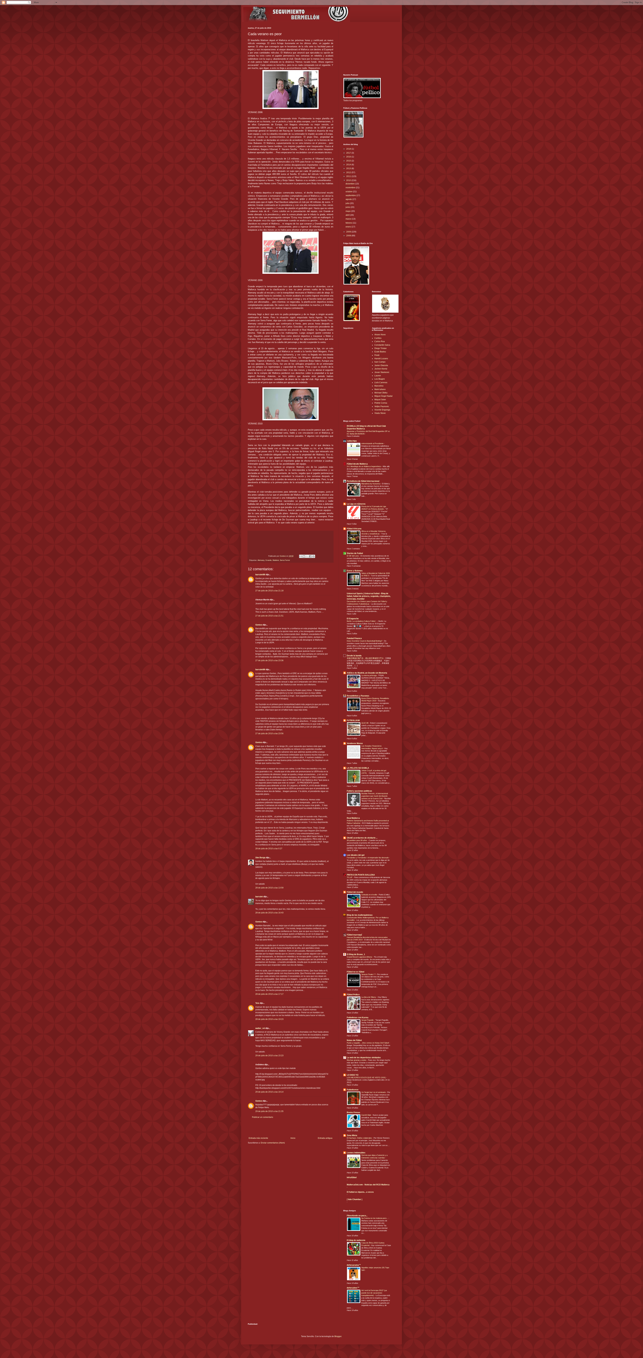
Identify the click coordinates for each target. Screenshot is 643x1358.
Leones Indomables (356, 1153)
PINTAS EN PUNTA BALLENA (361, 875)
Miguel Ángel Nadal (383, 396)
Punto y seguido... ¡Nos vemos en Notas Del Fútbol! (368, 1043)
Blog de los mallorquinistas (360, 915)
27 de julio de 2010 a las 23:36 (269, 660)
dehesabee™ (353, 1288)
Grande (268, 560)
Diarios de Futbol (355, 553)
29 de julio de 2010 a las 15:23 (269, 1055)
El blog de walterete (356, 1240)
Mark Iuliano (380, 389)
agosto (349, 199)
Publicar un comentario (262, 1117)
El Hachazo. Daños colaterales (359, 1138)
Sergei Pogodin (367, 1020)
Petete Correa (380, 403)
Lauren (377, 375)
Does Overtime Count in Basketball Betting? (365, 641)
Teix (257, 1003)
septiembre (351, 195)
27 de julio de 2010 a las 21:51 (269, 616)
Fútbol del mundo (355, 892)
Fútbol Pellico (353, 994)
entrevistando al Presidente (372, 443)
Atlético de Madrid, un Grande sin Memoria (367, 673)
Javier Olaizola (381, 365)
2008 (348, 235)
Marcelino (378, 386)
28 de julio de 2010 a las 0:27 (268, 848)
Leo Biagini (379, 379)
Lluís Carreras (380, 382)
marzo (349, 219)
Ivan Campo (379, 362)
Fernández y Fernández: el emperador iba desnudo (368, 858)
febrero (349, 223)
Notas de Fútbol (354, 1040)
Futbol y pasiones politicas (359, 791)
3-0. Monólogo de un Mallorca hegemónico (364, 466)
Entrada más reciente (258, 1138)
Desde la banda (354, 655)
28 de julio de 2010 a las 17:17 (269, 994)
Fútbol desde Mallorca (357, 464)
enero (348, 227)
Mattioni (276, 560)
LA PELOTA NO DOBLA (358, 768)
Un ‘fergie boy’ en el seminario (373, 1092)
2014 (348, 164)
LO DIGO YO (352, 1075)
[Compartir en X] (307, 556)
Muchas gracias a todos (357, 1060)
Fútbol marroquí (354, 935)
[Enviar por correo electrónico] (300, 556)
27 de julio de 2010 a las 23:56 (269, 733)
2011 (348, 176)
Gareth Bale (366, 1115)
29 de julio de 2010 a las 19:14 (269, 1092)
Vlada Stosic (380, 413)
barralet (259, 896)
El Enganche (353, 618)
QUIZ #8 (365, 723)
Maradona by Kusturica (371, 484)
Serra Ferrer (285, 560)
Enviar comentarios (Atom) (273, 1143)
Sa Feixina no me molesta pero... (374, 1218)
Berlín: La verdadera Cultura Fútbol (361, 621)
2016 (348, 157)
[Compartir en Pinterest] (313, 556)
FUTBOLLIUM (353, 720)
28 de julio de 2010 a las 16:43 (269, 913)
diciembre (350, 184)
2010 (348, 180)
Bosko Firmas (353, 1112)
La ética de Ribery (369, 997)
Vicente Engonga (382, 410)
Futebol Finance (354, 638)
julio (348, 203)
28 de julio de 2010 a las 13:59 (269, 888)
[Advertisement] (290, 1128)
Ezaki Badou (380, 352)
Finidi (376, 355)
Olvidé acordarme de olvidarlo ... (362, 838)
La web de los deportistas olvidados (364, 1057)
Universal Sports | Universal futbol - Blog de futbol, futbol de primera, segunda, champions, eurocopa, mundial (369, 596)
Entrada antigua (325, 1138)
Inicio (293, 1138)
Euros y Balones (355, 571)
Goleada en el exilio (369, 895)
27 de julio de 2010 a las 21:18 (269, 590)
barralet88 (260, 574)
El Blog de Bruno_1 (356, 954)
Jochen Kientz (380, 369)
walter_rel (260, 1028)
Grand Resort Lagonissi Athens (360, 957)
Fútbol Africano (354, 529)
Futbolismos (353, 1090)
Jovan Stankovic (381, 372)
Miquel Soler (380, 399)
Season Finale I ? (368, 974)
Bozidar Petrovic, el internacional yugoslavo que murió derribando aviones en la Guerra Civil (374, 795)
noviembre (351, 187)
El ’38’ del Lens (353, 556)
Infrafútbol (351, 1177)
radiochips (352, 441)
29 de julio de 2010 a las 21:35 (269, 1111)
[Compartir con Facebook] (310, 556)
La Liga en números (356, 504)
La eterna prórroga (369, 675)
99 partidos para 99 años (357, 840)
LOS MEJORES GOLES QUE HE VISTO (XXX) (366, 1077)
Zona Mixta (352, 1135)
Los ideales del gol (355, 855)
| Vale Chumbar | (354, 1199)
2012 (348, 172)
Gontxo (283, 556)
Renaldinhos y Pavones (358, 696)
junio (348, 207)
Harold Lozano (381, 358)
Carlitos (377, 338)
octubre (349, 191)
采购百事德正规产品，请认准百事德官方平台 (365, 658)
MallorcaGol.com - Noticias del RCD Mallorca (368, 1184)
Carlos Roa (379, 341)
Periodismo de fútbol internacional (363, 481)
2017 (348, 153)
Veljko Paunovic (381, 406)
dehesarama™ (354, 1265)
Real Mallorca (353, 818)
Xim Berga (260, 857)
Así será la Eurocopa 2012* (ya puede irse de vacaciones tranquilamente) (374, 1292)
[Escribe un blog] (304, 556)
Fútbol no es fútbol (355, 972)
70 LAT (350, 877)
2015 (348, 161)
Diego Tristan (380, 348)
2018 (348, 149)
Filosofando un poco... (357, 1215)
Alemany (261, 560)
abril (348, 215)
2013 (348, 168)
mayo (348, 211)
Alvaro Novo (380, 334)
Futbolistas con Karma (357, 1017)
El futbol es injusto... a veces (360, 1192)
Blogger (337, 1336)
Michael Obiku (380, 393)
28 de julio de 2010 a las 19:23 (269, 1019)
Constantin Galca (382, 345)
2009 (348, 232)
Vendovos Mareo (355, 743)
